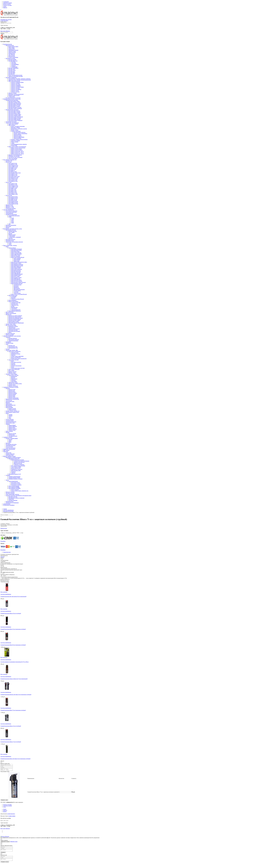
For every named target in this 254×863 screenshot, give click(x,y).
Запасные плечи (14, 352)
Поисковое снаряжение (11, 77)
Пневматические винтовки (12, 100)
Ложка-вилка (9, 403)
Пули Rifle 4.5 (11, 170)
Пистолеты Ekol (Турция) (14, 110)
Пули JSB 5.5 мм (12, 189)
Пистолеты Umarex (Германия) (15, 120)
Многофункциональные (19, 289)
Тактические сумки (10, 422)
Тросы (9, 244)
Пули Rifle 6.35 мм (12, 200)
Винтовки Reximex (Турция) (14, 107)
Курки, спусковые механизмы (18, 126)
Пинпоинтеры (11, 56)
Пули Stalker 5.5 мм (12, 193)
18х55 (12, 221)
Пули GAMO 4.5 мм (13, 166)
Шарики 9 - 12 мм (10, 207)
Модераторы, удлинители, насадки (19, 128)
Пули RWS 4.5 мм (12, 171)
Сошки (12, 143)
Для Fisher (13, 62)
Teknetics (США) (12, 51)
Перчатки (8, 443)
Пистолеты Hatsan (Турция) (14, 118)
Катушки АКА (11, 69)
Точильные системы (13, 330)
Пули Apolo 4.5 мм (12, 163)
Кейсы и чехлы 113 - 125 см (17, 152)
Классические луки (12, 346)
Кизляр (12, 306)
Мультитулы (8, 314)
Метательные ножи (12, 295)
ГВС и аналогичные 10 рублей (18, 465)
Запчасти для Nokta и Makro (17, 87)
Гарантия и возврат (7, 2)
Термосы (8, 424)
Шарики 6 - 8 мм (9, 206)
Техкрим (2, 556)
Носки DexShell (9, 407)
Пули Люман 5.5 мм (13, 194)
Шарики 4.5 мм (9, 204)
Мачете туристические (11, 313)
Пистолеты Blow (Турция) (14, 112)
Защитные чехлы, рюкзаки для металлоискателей (19, 79)
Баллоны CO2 (9, 160)
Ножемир (13, 297)
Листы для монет (15, 489)
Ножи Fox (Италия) (15, 256)
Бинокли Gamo (11, 389)
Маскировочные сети (10, 405)
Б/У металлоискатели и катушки (13, 97)
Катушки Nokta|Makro (13, 68)
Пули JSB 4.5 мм (12, 169)
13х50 (12, 218)
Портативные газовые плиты (12, 412)
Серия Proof (11, 499)
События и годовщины (19, 464)
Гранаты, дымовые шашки (12, 438)
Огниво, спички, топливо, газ (12, 411)
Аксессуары (8, 452)
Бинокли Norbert (12, 394)
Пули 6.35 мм (9, 195)
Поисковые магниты (10, 239)
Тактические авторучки (11, 212)
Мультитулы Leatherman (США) (15, 318)
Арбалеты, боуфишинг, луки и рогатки (12, 335)
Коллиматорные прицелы (19, 132)
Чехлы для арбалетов (16, 357)
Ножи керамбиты (12, 300)
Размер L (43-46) (12, 408)
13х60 (12, 219)
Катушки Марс (11, 72)
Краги (12, 361)
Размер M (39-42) (12, 409)
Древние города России (19, 462)
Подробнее (3, 541)
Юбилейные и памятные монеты (13, 457)
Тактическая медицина (11, 421)
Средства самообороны (8, 209)
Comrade (10, 414)
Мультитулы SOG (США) (14, 320)
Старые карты (11, 96)
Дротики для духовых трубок (15, 383)
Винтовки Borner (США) (14, 101)
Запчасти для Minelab (16, 85)
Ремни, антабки (14, 141)
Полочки (13, 363)
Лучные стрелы (11, 384)
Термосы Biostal (12, 425)
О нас (4, 806)
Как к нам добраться (5, 31)
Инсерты (13, 377)
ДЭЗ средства (9, 400)
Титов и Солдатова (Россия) (17, 299)
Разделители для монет (16, 484)
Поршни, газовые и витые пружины (19, 139)
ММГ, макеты (6, 450)
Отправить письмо (4, 861)
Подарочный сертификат (8, 505)
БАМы (10, 216)
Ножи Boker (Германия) (16, 249)
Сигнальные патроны (11, 208)
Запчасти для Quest (15, 88)
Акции (4, 6)
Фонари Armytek (12, 433)
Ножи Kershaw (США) (16, 263)
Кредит (4, 811)
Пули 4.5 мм (8, 162)
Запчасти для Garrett (15, 84)
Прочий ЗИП (14, 145)
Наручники (8, 226)
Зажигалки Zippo (9, 455)
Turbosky (10, 415)
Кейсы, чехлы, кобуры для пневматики (17, 146)
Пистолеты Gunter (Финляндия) (15, 116)
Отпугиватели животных (11, 210)
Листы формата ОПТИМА (14, 488)
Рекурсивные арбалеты (13, 339)
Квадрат (10, 233)
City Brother (13, 296)
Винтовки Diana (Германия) (14, 103)
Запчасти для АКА (15, 91)
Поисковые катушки (10, 58)
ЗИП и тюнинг (11, 125)
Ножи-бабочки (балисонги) (14, 310)
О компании (6, 1)
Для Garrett (13, 63)
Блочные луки (11, 345)
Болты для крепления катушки (15, 75)
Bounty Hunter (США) (13, 46)
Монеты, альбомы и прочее (9, 456)
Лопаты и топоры (12, 93)
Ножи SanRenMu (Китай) (17, 274)
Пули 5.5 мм (8, 182)
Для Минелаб (14, 66)
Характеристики (7, 552)
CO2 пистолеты (9, 446)
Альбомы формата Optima (14, 477)
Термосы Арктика (12, 428)
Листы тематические (13, 481)
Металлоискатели (10, 45)
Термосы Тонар (11, 430)
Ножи (7, 246)
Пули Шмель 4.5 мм (12, 181)
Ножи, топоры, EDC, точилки (10, 245)
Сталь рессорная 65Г (15, 309)
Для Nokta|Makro (15, 64)
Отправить (3, 852)
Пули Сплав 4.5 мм (12, 179)
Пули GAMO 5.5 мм (13, 187)
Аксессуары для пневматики (12, 122)
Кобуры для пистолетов (16, 149)
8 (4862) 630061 (11, 816)
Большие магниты (12, 231)
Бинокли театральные (13, 397)
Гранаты (10, 439)
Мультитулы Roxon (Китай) (14, 319)
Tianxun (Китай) (12, 52)
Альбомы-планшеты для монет (15, 478)
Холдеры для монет (10, 493)
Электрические (11, 327)
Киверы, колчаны (12, 371)
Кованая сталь (14, 307)
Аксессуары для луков (13, 359)
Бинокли (8, 388)
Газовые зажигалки (10, 453)
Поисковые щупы (10, 240)
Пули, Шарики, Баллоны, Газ (9, 159)
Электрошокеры (9, 213)
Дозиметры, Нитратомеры (9, 449)
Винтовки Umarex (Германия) (15, 108)
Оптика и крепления (15, 131)
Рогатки (7, 349)
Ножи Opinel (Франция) (16, 269)
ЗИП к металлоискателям (14, 81)
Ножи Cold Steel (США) (16, 253)
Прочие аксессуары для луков (18, 368)
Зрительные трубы (10, 401)
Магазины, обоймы (15, 127)
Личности (13, 471)
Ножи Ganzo (16, 260)
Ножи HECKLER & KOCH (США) (19, 262)
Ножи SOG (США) (15, 276)
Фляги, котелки (9, 431)
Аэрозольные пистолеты (14, 215)
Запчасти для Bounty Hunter (17, 82)
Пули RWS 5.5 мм (12, 191)
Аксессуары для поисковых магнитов (14, 241)
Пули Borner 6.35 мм (13, 197)
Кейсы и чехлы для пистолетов (18, 147)
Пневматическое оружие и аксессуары (12, 99)
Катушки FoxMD (12, 59)
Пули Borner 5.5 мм (12, 184)
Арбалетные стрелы (12, 382)
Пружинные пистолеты (11, 444)
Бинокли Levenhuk (12, 393)
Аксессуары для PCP (13, 124)
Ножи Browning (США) (16, 250)
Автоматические (17, 284)
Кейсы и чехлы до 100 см (16, 150)
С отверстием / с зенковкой (14, 237)
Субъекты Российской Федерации (21, 461)
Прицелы (13, 355)
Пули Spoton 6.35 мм (13, 201)
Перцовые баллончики (11, 225)
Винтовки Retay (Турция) (14, 106)
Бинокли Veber (11, 396)
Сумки (10, 243)
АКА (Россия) (11, 54)
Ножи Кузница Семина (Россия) (18, 282)
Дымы (9, 440)
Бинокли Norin (11, 395)
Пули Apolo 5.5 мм (12, 183)
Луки (7, 344)
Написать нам (4, 528)
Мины (9, 441)
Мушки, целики (14, 129)
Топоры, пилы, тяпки (10, 324)
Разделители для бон (15, 483)
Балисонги (16, 285)
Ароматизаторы (6, 503)
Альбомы (8, 475)
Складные (16, 291)
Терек (9, 418)
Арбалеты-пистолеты (13, 340)
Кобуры (7, 227)
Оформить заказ (4, 799)
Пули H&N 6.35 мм (12, 199)
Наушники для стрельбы (14, 156)
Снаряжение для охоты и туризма (10, 387)
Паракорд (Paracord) (10, 333)
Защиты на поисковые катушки (15, 76)
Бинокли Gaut (11, 390)
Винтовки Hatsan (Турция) (14, 104)
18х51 (12, 220)
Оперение (13, 380)
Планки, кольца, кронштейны (20, 133)
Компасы (8, 402)
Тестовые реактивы (12, 500)
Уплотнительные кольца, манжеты (19, 144)
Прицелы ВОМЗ (17, 138)
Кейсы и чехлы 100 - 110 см (17, 151)
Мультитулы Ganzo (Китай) (14, 316)
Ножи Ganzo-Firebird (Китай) (17, 257)
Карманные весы (9, 501)
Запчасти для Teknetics (16, 89)
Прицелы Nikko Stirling (19, 137)
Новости (5, 7)
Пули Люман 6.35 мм (13, 203)
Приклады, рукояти (15, 140)
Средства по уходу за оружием (15, 157)
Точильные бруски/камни (14, 331)
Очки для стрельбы (12, 158)
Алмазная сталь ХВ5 (15, 302)
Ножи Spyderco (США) (16, 277)
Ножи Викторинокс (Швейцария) (16, 322)
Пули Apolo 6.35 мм (12, 196)
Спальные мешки (10, 420)
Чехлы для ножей (10, 334)
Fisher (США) (11, 47)
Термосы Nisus (11, 427)
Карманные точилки (13, 326)
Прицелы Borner (17, 134)
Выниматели (14, 376)
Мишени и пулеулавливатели (15, 154)
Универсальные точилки (14, 328)
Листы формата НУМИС (14, 487)
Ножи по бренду (12, 247)
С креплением (11, 235)
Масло (9, 332)
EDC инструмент (10, 312)
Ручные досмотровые (13, 57)
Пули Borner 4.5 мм (12, 164)
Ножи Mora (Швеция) (16, 266)
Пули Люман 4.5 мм (13, 178)
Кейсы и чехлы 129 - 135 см (17, 153)
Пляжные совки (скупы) (13, 95)
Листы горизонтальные (13, 486)
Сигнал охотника (10, 419)
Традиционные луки (13, 347)
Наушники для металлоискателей (16, 94)
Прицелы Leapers (18, 135)
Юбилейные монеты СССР (14, 474)
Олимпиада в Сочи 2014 (16, 469)
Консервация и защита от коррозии (16, 497)
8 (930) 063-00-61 (4, 20)
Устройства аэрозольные (11, 214)
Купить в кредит (7, 4)
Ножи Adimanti (17, 258)
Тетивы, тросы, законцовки (17, 356)
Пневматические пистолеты (12, 109)
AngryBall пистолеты (10, 445)
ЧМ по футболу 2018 (16, 470)
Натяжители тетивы (15, 353)
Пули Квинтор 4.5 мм (13, 177)
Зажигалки (5, 451)
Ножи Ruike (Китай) (15, 272)
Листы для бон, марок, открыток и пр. (19, 490)
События (13, 472)
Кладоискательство (7, 44)
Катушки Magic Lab (12, 60)
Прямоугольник (12, 234)
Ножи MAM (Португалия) (17, 265)
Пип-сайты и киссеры (16, 362)
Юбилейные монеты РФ (13, 458)
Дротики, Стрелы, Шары (11, 374)
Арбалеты (8, 337)
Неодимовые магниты (11, 230)
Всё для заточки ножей (11, 325)
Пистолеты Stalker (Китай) (14, 119)
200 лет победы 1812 (15, 468)
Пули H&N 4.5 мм (12, 168)
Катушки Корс (11, 71)
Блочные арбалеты (12, 338)
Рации (7, 413)
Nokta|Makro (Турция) (13, 50)
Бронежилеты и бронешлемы (12, 399)
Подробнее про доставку (6, 19)
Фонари (7, 432)
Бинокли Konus (11, 391)
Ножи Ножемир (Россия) (16, 283)
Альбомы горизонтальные (14, 476)
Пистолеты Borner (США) (14, 113)
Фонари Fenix (11, 434)
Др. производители (12, 436)
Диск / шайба (11, 232)
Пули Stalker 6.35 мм (13, 202)
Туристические (17, 293)
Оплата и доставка (7, 5)
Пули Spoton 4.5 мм (12, 174)
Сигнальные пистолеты (11, 121)
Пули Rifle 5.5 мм (12, 190)
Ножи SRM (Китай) (15, 278)
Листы (7, 480)
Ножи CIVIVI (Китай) (16, 252)
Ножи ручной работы (13, 301)
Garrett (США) (11, 48)
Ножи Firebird (17, 259)
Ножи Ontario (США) (16, 268)
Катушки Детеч (11, 70)
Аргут (9, 416)
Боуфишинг (8, 341)
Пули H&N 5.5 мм (12, 188)
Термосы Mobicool (12, 426)
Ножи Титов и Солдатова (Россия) (19, 294)
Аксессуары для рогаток (13, 369)
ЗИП (9, 224)
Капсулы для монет (10, 492)
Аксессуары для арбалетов (14, 351)
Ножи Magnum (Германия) (17, 264)
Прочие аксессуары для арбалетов (18, 358)
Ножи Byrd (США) (15, 251)
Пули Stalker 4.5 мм (12, 175)
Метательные (17, 288)
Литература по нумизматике (12, 502)
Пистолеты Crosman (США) (14, 114)
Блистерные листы (15, 482)
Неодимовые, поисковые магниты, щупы (12, 228)
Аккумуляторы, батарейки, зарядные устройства (19, 78)
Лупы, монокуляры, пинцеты (12, 494)
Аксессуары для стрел (13, 375)
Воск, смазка (11, 370)
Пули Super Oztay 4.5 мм (14, 176)
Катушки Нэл (11, 73)
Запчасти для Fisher (15, 83)
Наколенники (9, 406)
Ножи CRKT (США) (15, 255)
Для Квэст (13, 65)
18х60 (12, 222)
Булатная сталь (14, 303)
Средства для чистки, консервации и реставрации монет (18, 495)
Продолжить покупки (5, 841)
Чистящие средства (12, 496)
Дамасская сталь (14, 305)
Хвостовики (14, 381)
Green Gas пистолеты (10, 447)
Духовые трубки (9, 343)
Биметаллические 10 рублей (17, 459)
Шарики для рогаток (13, 386)
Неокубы (10, 238)
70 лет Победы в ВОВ (16, 466)
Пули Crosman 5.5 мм (13, 185)
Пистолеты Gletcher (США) (14, 115)
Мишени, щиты (12, 372)
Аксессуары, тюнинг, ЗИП (12, 350)
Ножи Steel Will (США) (16, 280)
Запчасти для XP (15, 90)
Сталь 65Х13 (14, 308)
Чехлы (12, 366)
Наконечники (14, 378)
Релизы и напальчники (16, 365)
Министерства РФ (18, 463)
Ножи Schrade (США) (16, 275)
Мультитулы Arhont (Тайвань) (15, 315)
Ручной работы (17, 290)
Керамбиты (16, 287)
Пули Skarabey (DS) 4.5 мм (14, 172)
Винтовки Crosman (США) (14, 102)
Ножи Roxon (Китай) (16, 270)
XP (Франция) (11, 53)
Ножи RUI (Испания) (16, 271)
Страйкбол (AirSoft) (7, 437)
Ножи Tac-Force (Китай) (16, 281)
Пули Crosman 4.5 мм (13, 165)
